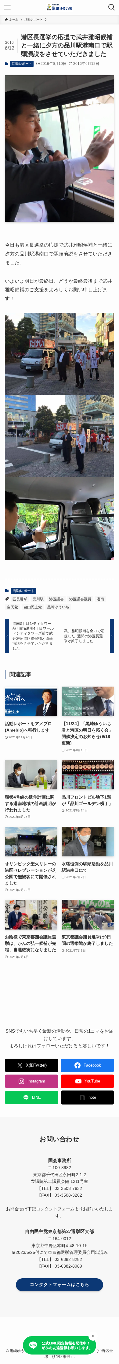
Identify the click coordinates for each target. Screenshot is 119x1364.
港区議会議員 (80, 599)
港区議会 (56, 599)
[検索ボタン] (111, 7)
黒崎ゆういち (58, 607)
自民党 (12, 607)
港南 (100, 599)
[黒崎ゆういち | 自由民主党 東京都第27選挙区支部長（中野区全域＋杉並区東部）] (59, 7)
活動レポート (22, 63)
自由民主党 (32, 607)
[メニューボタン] (7, 7)
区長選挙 (20, 599)
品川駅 (38, 599)
